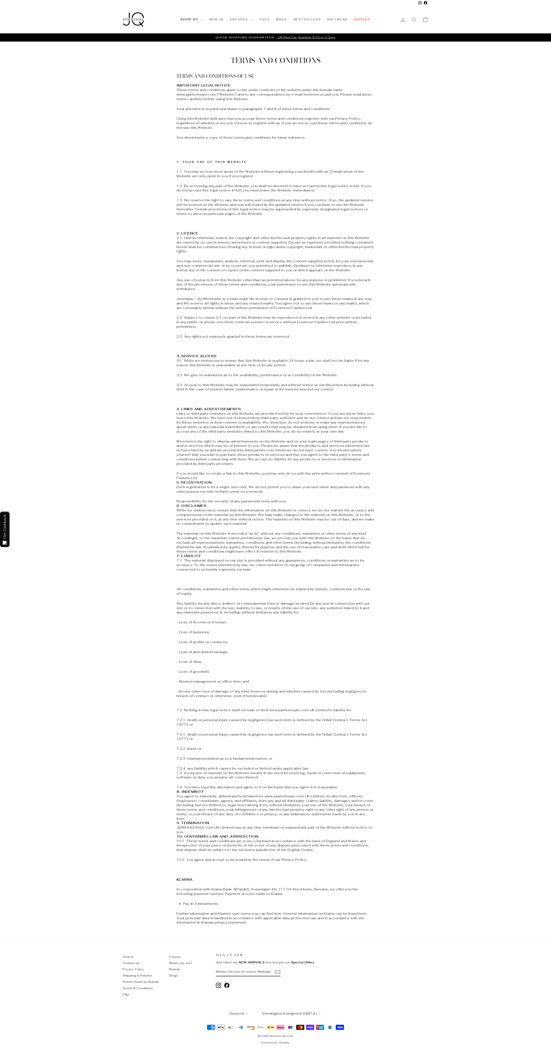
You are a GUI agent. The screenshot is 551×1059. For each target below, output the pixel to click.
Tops (264, 19)
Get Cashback (4, 526)
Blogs (173, 975)
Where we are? (180, 963)
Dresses (239, 19)
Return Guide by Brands (141, 982)
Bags (281, 19)
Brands (174, 969)
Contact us (131, 963)
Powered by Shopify (275, 1042)
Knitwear (337, 19)
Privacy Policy (133, 969)
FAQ (126, 994)
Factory (175, 957)
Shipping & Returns (137, 975)
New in (216, 19)
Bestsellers (307, 19)
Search (128, 957)
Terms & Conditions (138, 988)
